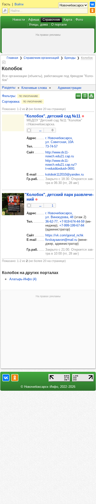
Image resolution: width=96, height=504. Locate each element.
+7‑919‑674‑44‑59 (72, 221)
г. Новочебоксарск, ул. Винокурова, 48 (59, 215)
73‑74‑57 (51, 146)
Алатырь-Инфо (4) (22, 279)
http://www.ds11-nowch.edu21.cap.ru (59, 154)
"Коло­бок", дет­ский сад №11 (52, 116)
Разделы (8, 87)
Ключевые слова (34, 88)
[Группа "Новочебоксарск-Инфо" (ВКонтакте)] (92, 4)
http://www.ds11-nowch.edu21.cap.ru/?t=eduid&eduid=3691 (61, 164)
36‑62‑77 (51, 221)
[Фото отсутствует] (13, 122)
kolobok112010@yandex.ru (64, 174)
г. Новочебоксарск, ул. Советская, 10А (59, 140)
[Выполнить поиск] (5, 11)
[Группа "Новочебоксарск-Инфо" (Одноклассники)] (92, 10)
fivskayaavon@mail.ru (61, 240)
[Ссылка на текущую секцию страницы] (25, 68)
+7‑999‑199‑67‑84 (71, 225)
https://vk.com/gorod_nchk (64, 235)
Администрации (69, 88)
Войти (19, 4)
